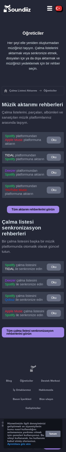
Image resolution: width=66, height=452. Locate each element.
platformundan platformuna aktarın (23, 140)
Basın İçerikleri (22, 399)
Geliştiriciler (33, 408)
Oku (53, 140)
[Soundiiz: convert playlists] (33, 368)
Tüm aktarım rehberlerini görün (33, 209)
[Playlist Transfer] (17, 8)
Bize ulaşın (46, 399)
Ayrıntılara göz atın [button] (19, 443)
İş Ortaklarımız (22, 389)
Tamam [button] (53, 434)
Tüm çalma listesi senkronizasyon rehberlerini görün (30, 332)
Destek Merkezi (50, 380)
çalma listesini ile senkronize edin (23, 267)
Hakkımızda (46, 389)
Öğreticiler (26, 380)
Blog (9, 380)
